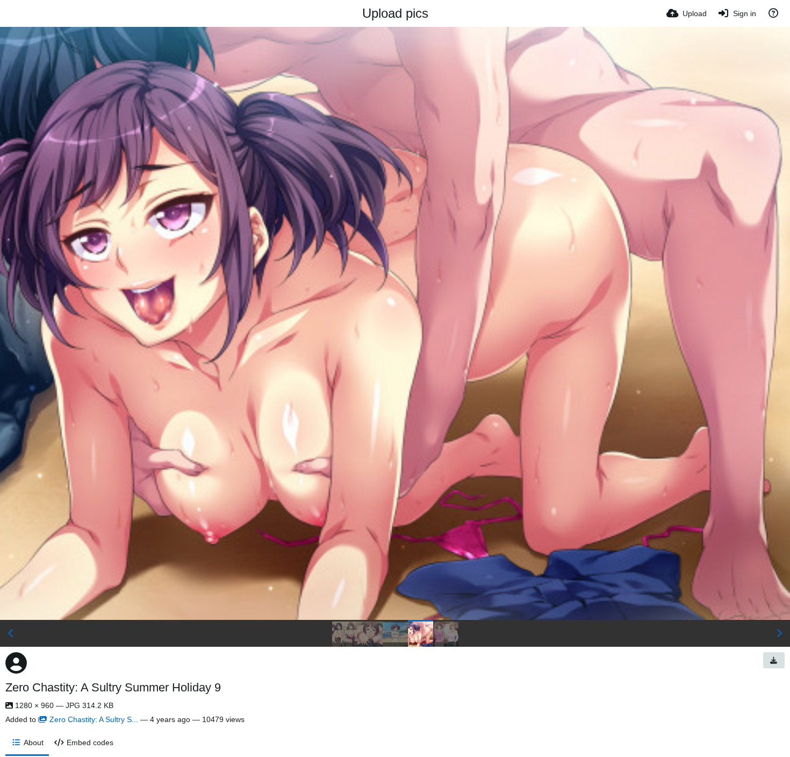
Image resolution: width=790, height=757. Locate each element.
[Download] (774, 660)
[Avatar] (16, 663)
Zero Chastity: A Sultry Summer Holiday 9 (113, 687)
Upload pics (395, 13)
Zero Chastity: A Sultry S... (93, 719)
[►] (779, 633)
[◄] (10, 633)
